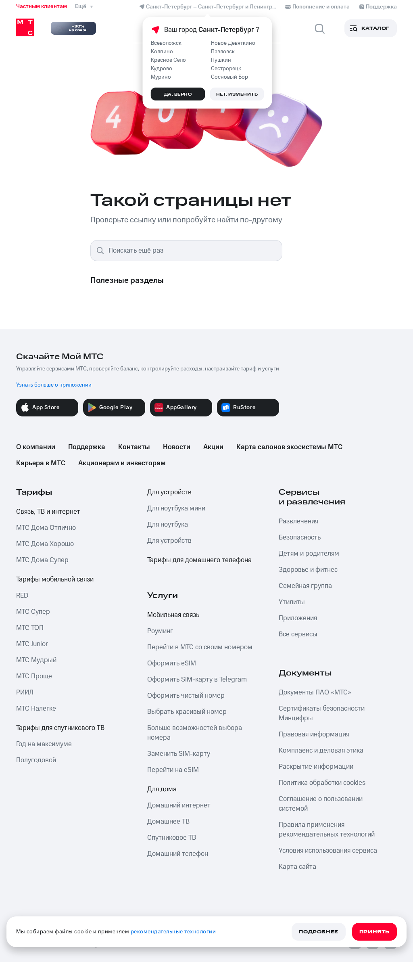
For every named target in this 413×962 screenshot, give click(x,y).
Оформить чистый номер (186, 696)
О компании (35, 447)
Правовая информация (314, 734)
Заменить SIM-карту (178, 754)
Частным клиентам (41, 6)
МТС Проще (34, 676)
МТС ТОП (30, 628)
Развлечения (298, 521)
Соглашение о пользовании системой (321, 804)
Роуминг (160, 631)
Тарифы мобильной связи (55, 579)
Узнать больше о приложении (54, 385)
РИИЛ (24, 692)
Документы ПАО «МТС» (315, 692)
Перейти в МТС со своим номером (199, 647)
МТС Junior (32, 644)
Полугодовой (36, 760)
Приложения (298, 618)
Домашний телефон (177, 854)
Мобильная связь (173, 615)
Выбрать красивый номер (187, 712)
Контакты (134, 447)
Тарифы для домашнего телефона (199, 560)
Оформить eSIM (171, 663)
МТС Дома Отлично (46, 528)
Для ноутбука (167, 524)
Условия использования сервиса (328, 850)
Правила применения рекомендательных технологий (327, 829)
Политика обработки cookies (322, 783)
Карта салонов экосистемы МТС (289, 447)
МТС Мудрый (36, 660)
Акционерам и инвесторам (121, 463)
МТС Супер (33, 612)
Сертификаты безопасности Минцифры (322, 713)
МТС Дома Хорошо (45, 544)
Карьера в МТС (40, 463)
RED (22, 595)
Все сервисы (298, 634)
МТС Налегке (36, 708)
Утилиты (292, 602)
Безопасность (300, 537)
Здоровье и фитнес (308, 570)
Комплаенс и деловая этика (321, 750)
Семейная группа (305, 586)
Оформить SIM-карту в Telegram (197, 679)
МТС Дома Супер (42, 560)
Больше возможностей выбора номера (194, 732)
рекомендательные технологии (173, 932)
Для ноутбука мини (176, 508)
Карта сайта (297, 867)
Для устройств (169, 492)
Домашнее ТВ (168, 821)
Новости (176, 447)
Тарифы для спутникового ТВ (60, 728)
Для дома (162, 789)
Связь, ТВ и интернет (48, 512)
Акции (213, 447)
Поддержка (86, 447)
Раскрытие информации (316, 767)
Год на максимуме (44, 744)
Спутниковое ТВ (171, 838)
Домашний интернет (179, 805)
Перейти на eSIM (173, 770)
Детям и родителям (309, 553)
